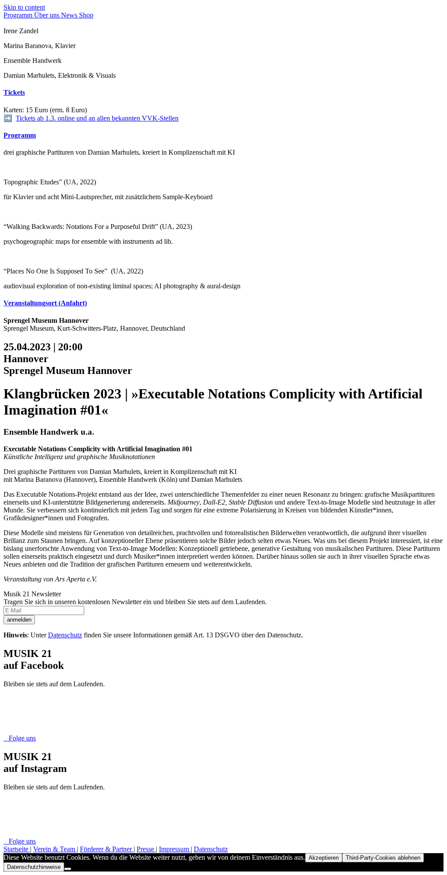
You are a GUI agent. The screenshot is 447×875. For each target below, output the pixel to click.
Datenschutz (65, 635)
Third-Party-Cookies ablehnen (383, 857)
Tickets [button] (14, 92)
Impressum (175, 849)
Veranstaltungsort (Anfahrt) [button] (45, 303)
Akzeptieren (324, 857)
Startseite (16, 849)
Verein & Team (55, 849)
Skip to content (24, 7)
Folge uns (19, 738)
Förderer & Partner (107, 849)
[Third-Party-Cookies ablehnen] (67, 869)
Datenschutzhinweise (34, 867)
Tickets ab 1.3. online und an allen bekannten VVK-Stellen (97, 118)
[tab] (223, 93)
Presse (146, 849)
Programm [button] (19, 135)
